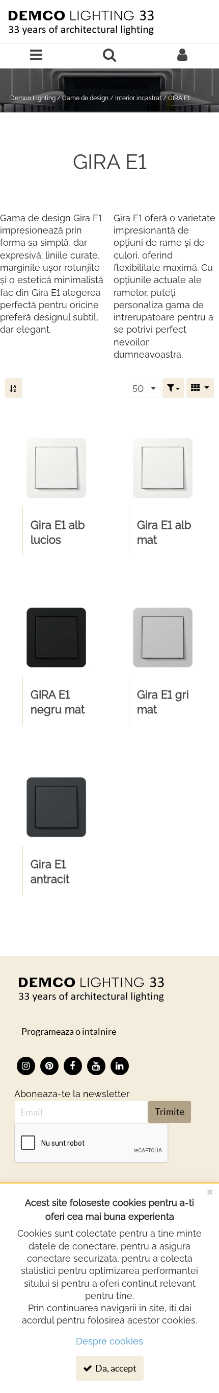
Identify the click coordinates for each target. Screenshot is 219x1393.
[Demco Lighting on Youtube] (96, 1066)
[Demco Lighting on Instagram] (26, 1066)
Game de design (85, 98)
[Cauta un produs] (109, 56)
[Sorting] (13, 388)
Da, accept (115, 1368)
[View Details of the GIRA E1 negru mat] (56, 637)
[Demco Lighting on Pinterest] (49, 1066)
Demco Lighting (33, 98)
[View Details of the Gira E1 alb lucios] (56, 468)
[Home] (80, 21)
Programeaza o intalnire (68, 1031)
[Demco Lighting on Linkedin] (120, 1066)
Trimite (169, 1111)
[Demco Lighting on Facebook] (73, 1066)
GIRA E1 (179, 98)
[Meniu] (36, 56)
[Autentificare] (182, 56)
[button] (173, 388)
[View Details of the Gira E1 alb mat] (163, 468)
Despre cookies (109, 1341)
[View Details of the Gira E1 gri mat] (163, 637)
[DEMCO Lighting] (90, 988)
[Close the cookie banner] (210, 1192)
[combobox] (144, 388)
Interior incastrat (138, 98)
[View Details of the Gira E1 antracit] (56, 807)
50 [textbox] (138, 388)
